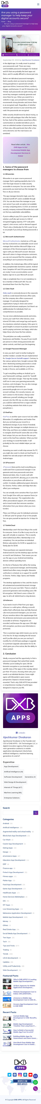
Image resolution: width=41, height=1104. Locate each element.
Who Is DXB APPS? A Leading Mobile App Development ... (24, 980)
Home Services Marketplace (15, 897)
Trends (8, 954)
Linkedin (21, 733)
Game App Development (14, 889)
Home (3, 21)
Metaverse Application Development (18, 913)
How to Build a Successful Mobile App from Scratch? (23, 1031)
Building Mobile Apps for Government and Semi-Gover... (25, 1037)
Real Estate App (11, 929)
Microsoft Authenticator (11, 241)
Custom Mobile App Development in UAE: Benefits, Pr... (25, 1018)
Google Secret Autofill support (17, 358)
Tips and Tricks (11, 946)
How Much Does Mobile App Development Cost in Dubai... (24, 1043)
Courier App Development (14, 844)
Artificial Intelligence (12, 827)
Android (8, 823)
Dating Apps (9, 848)
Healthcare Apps (11, 893)
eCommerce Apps (11, 856)
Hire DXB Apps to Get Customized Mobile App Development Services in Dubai (20, 150)
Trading (7, 950)
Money (7, 921)
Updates (8, 962)
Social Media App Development (16, 933)
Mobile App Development (15, 917)
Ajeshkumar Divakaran (30, 60)
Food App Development (14, 884)
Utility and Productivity (13, 966)
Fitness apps (9, 876)
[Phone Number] (35, 1088)
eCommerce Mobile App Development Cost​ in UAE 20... (25, 999)
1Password (7, 467)
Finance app (9, 868)
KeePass (6, 417)
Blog (9, 21)
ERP (6, 864)
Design (7, 852)
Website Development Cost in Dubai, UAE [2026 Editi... (24, 993)
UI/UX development (12, 958)
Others (7, 925)
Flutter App (9, 880)
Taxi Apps (8, 937)
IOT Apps (8, 905)
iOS (6, 901)
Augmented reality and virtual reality (18, 831)
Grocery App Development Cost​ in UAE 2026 (25, 1005)
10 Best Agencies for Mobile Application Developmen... (24, 987)
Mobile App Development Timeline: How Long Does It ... (24, 1025)
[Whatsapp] (35, 1082)
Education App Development (16, 860)
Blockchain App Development (16, 836)
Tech (6, 942)
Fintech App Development (15, 872)
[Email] (35, 1076)
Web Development (12, 970)
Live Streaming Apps (13, 909)
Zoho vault (7, 293)
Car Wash (8, 840)
